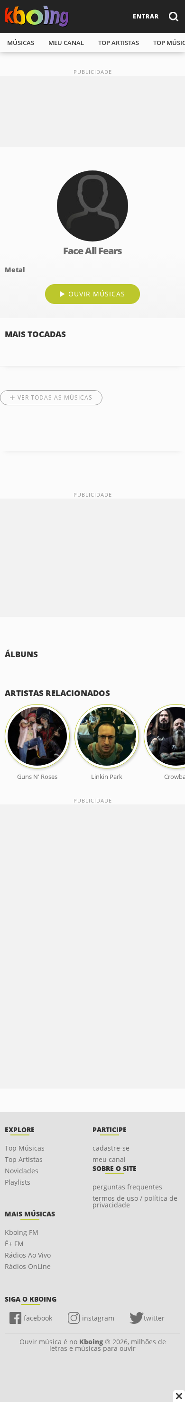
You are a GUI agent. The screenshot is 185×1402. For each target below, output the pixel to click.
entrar (146, 16)
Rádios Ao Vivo (28, 1254)
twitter (154, 1317)
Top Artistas (24, 1159)
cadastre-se (111, 1147)
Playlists (17, 1182)
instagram (98, 1317)
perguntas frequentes (127, 1186)
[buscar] (173, 16)
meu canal (66, 42)
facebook (38, 1317)
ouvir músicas (96, 293)
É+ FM (14, 1243)
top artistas (118, 42)
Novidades (21, 1170)
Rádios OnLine (28, 1266)
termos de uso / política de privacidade (134, 1201)
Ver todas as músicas (55, 397)
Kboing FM (21, 1232)
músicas (20, 42)
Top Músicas (25, 1147)
